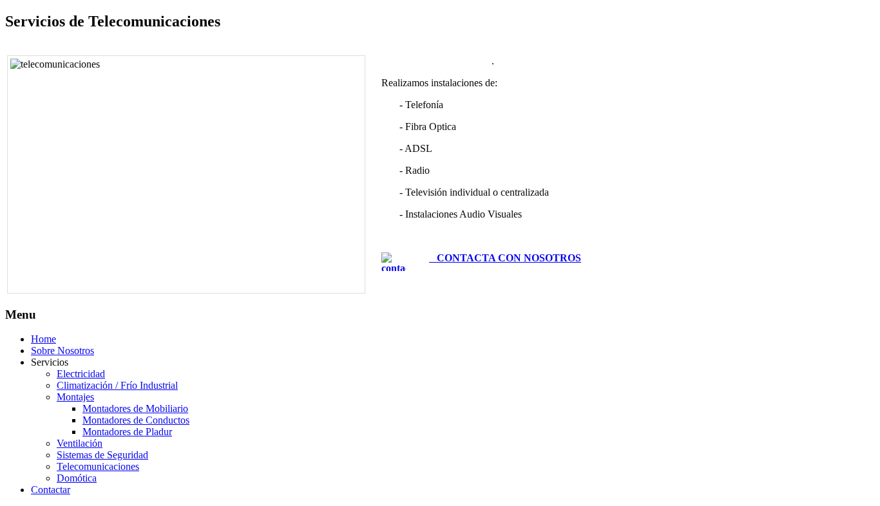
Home (43, 338)
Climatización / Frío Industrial (117, 385)
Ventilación (79, 443)
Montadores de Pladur (127, 431)
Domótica (77, 478)
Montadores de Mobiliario (135, 408)
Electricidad (81, 373)
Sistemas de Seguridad (102, 454)
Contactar (50, 489)
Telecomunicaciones (98, 466)
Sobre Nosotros (62, 350)
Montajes (75, 396)
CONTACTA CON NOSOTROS (505, 257)
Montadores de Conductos (135, 420)
